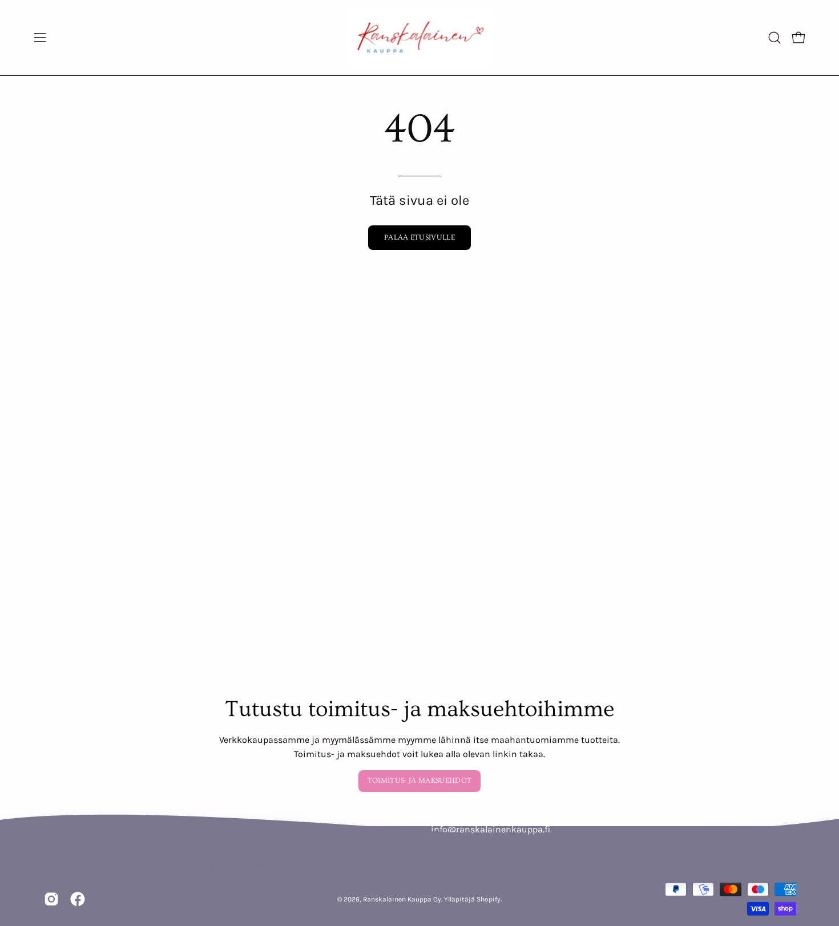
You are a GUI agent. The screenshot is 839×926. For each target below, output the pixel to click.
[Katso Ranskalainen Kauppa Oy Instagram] (51, 899)
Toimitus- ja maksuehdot (419, 781)
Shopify (489, 899)
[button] (774, 38)
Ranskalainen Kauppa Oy (402, 899)
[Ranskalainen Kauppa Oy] (419, 38)
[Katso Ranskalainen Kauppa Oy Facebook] (77, 899)
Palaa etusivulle (419, 237)
